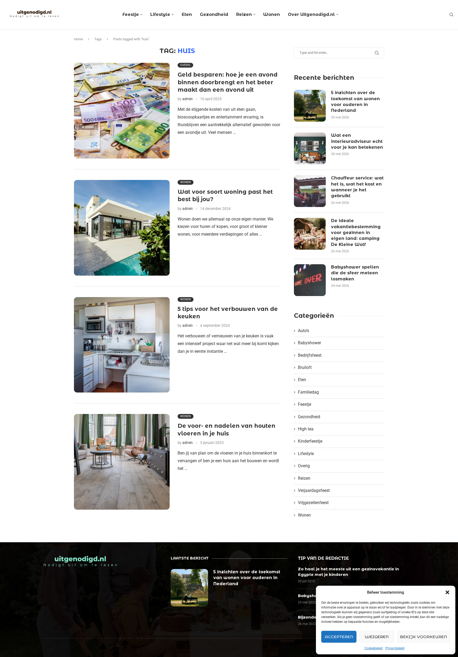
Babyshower (309, 342)
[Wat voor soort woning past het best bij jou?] (122, 228)
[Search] (451, 15)
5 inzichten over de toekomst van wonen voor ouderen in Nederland (355, 101)
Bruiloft (305, 367)
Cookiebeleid (373, 648)
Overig (304, 465)
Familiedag (308, 392)
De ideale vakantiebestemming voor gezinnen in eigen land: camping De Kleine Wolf (356, 232)
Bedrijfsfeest (310, 355)
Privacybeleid (394, 648)
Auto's (303, 330)
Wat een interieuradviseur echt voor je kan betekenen (357, 141)
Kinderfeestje (310, 441)
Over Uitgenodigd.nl (311, 14)
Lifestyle (160, 14)
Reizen (244, 14)
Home (78, 39)
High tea (306, 428)
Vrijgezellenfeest (313, 502)
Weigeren (377, 636)
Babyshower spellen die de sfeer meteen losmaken (355, 272)
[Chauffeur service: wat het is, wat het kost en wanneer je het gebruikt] (310, 191)
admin (187, 99)
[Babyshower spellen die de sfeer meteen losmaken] (310, 280)
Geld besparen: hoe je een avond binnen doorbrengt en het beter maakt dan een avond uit (228, 82)
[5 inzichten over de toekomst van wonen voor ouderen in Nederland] (310, 106)
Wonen (271, 14)
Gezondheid (214, 14)
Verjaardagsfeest (314, 490)
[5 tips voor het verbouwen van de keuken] (122, 345)
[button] (447, 592)
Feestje (130, 14)
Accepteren (339, 636)
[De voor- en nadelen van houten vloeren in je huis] (122, 462)
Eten (187, 14)
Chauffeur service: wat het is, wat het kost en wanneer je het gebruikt (357, 186)
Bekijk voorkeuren (423, 636)
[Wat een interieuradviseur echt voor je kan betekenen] (310, 148)
